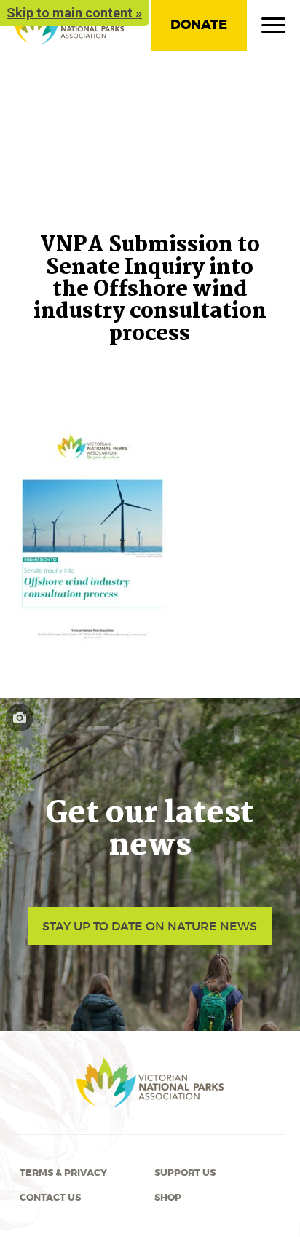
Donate (198, 25)
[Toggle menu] (273, 28)
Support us (185, 1173)
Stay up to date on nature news (149, 926)
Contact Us (50, 1197)
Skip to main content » (74, 12)
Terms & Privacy (63, 1173)
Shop (167, 1197)
